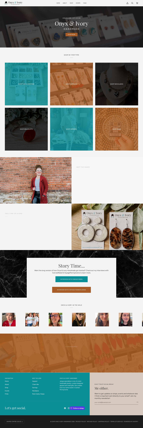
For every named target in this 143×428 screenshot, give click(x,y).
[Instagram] (69, 408)
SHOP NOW (71, 34)
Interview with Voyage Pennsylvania (71, 290)
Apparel (34, 381)
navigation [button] (9, 378)
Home (7, 381)
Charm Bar (35, 384)
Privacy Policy (81, 421)
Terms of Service (116, 421)
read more (88, 192)
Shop (6, 387)
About (7, 384)
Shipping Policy (103, 421)
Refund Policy (92, 421)
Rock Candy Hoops (38, 394)
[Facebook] (65, 408)
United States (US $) (14, 421)
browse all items (17, 239)
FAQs (6, 394)
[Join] (136, 402)
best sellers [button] (36, 378)
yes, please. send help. (71, 358)
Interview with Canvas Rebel (71, 279)
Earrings (34, 387)
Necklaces (35, 391)
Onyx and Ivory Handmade (61, 421)
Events (7, 391)
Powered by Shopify (131, 421)
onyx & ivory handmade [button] (68, 378)
